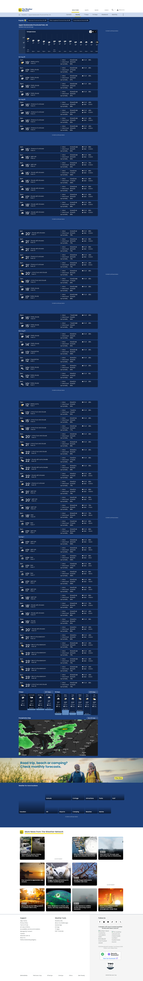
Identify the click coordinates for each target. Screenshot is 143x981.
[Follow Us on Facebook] (100, 922)
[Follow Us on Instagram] (104, 922)
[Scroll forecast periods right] (97, 42)
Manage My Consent (26, 931)
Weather (24, 15)
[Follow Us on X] (120, 922)
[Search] (112, 10)
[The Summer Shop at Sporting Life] (117, 806)
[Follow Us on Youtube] (108, 922)
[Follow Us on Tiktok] (112, 922)
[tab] (90, 31)
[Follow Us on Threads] (116, 922)
